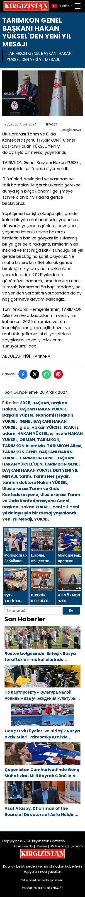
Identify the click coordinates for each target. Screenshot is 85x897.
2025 (25, 403)
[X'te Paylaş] (34, 374)
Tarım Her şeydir (51, 476)
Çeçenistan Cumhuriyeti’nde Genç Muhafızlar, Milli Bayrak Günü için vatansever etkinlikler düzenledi (42, 773)
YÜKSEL (41, 519)
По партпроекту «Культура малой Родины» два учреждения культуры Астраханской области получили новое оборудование (40, 695)
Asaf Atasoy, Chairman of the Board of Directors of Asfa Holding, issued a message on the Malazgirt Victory (42, 811)
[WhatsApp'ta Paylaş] (46, 374)
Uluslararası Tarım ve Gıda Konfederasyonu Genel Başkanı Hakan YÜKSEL (41, 501)
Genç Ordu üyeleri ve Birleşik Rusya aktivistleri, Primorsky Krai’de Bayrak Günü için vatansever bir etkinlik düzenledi (42, 734)
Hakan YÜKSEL (47, 427)
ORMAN (27, 439)
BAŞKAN (40, 403)
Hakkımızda (23, 846)
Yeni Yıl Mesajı (17, 519)
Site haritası (31, 880)
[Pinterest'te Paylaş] (58, 374)
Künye (42, 846)
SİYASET (51, 124)
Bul (71, 610)
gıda (24, 427)
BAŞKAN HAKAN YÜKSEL (42, 409)
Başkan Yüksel (17, 415)
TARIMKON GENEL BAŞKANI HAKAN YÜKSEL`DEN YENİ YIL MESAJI (41, 470)
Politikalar (59, 846)
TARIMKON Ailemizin (23, 445)
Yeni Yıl (60, 507)
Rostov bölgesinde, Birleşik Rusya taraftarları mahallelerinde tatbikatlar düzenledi (40, 657)
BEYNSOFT (55, 887)
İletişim (77, 846)
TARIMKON (48, 439)
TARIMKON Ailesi (64, 445)
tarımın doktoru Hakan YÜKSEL (34, 482)
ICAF (68, 427)
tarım (25, 476)
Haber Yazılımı (33, 887)
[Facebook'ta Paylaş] (22, 374)
